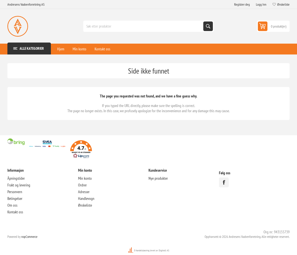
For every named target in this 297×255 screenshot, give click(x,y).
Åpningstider (16, 178)
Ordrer (82, 185)
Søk (208, 26)
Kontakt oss (102, 48)
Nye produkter (158, 178)
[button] (81, 149)
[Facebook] (224, 182)
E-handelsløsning (141, 250)
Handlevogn (86, 198)
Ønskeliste (85, 205)
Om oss (12, 205)
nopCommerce (29, 237)
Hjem (60, 48)
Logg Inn (261, 4)
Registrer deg (242, 4)
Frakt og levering (18, 185)
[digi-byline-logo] (131, 250)
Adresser (84, 191)
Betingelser (14, 198)
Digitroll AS (164, 250)
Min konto (79, 48)
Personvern (14, 191)
